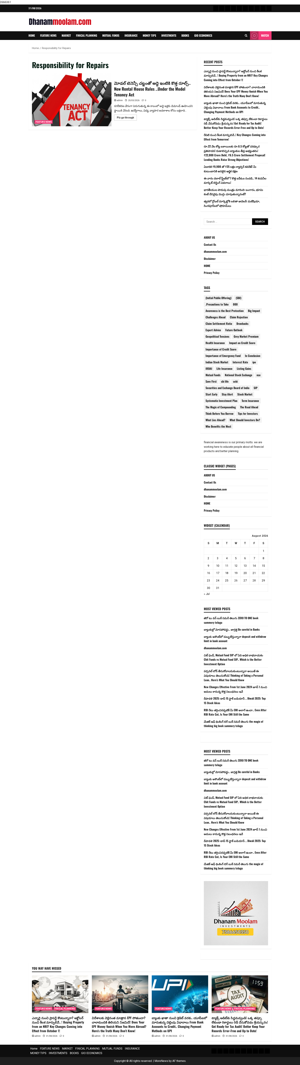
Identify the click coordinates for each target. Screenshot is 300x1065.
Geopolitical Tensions (217, 336)
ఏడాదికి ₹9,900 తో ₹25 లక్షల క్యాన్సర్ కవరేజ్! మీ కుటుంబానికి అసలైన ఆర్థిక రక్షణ (230, 168)
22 (263, 573)
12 (236, 565)
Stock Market (244, 394)
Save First (211, 381)
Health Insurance (215, 343)
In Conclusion (252, 356)
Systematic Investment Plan (221, 401)
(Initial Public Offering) (218, 298)
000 (235, 304)
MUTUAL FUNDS (110, 35)
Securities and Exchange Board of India (227, 388)
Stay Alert (227, 394)
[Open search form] (246, 35)
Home (31, 35)
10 (217, 565)
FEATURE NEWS (48, 35)
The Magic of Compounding (221, 407)
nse (259, 375)
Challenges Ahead (216, 317)
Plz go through (127, 118)
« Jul (207, 594)
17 (217, 573)
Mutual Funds (213, 375)
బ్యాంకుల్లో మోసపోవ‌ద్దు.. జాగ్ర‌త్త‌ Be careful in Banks (232, 629)
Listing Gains (244, 368)
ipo (254, 362)
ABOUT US (209, 237)
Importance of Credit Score (221, 349)
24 (217, 580)
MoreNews (161, 1061)
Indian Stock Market (217, 362)
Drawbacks (242, 323)
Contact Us (210, 244)
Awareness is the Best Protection (225, 311)
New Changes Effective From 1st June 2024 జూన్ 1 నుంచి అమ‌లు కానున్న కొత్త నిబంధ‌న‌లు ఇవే (235, 689)
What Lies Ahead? (215, 420)
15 (263, 565)
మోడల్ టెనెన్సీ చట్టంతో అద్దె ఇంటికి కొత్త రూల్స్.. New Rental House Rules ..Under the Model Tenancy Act (71, 99)
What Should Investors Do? (245, 420)
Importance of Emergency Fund (223, 356)
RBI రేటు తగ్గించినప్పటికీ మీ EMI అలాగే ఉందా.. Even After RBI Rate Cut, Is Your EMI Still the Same (235, 712)
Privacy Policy (211, 273)
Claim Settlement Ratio (219, 323)
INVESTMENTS (168, 35)
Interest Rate (240, 362)
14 (254, 565)
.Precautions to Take (217, 304)
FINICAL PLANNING (86, 35)
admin (120, 100)
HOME (207, 266)
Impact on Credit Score (242, 343)
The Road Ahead (249, 407)
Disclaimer (210, 259)
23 (208, 580)
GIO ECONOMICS (203, 35)
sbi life (225, 381)
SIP (255, 388)
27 (245, 580)
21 (254, 573)
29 (263, 580)
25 (226, 580)
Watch (265, 35)
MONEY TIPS (149, 35)
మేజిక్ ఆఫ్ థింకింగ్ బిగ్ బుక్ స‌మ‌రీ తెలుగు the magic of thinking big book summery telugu (233, 723)
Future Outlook (233, 330)
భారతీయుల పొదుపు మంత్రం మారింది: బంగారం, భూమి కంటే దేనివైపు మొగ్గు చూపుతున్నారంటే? (233, 192)
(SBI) (238, 298)
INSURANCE (131, 35)
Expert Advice (213, 330)
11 (226, 565)
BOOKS (185, 35)
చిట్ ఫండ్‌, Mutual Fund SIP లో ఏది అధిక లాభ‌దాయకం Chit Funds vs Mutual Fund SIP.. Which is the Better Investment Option (233, 659)
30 (208, 588)
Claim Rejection (239, 317)
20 (245, 573)
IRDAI (209, 368)
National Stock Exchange (238, 375)
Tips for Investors (248, 413)
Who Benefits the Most (218, 426)
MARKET (66, 35)
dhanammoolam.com (215, 251)
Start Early (211, 394)
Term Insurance (250, 401)
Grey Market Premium (246, 336)
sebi (235, 381)
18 (226, 573)
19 (236, 573)
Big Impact (254, 311)
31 (217, 588)
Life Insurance (224, 368)
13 (245, 565)
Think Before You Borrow (220, 413)
